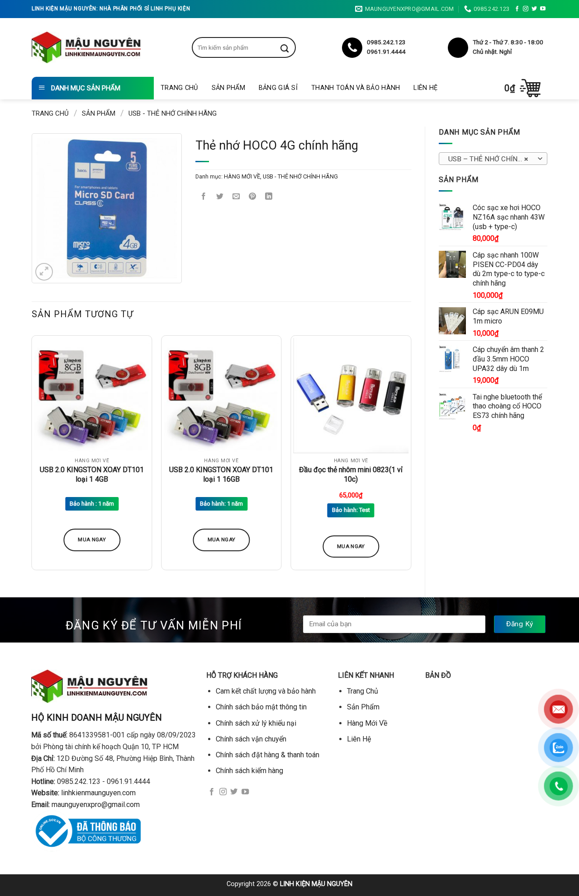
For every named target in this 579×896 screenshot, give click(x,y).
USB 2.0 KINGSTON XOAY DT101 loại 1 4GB (92, 474)
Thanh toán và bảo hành (355, 88)
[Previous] (32, 456)
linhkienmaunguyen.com (98, 792)
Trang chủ (50, 113)
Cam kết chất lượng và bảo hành (266, 691)
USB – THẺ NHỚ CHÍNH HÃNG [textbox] (492, 159)
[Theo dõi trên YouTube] (543, 9)
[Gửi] (291, 47)
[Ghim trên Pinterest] (252, 197)
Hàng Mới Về (367, 723)
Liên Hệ (425, 88)
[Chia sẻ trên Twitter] (220, 197)
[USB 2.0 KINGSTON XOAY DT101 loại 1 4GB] (92, 395)
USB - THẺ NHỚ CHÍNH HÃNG (172, 113)
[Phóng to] (44, 272)
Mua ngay (92, 539)
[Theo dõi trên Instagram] (525, 9)
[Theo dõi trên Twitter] (534, 9)
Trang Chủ (179, 88)
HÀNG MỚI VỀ (242, 176)
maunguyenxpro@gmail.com (96, 804)
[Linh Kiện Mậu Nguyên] (86, 47)
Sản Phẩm (228, 88)
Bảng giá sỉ (278, 88)
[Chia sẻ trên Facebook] (203, 197)
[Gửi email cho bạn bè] (236, 197)
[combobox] (493, 158)
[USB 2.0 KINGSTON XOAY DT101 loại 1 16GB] (221, 395)
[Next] (411, 456)
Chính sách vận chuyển (251, 739)
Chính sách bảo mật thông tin (261, 707)
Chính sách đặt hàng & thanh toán (267, 755)
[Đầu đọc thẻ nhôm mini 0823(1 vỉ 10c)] (350, 395)
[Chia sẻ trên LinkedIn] (268, 197)
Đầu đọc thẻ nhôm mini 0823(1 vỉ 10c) (351, 474)
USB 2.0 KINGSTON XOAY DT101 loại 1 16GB (221, 474)
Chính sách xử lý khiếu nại (256, 723)
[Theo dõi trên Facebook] (517, 9)
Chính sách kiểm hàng (249, 770)
